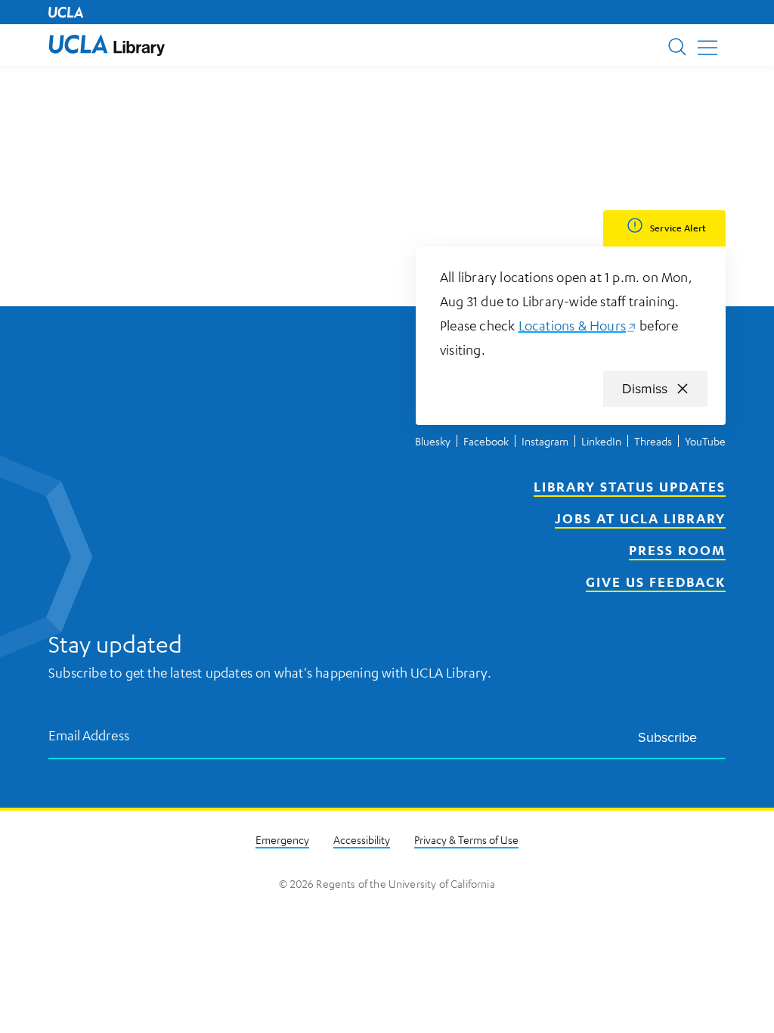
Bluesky (432, 441)
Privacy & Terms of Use (466, 839)
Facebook (486, 441)
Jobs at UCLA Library (640, 518)
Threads (653, 441)
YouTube (705, 441)
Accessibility (361, 839)
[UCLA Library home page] (107, 45)
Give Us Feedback (656, 581)
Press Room (677, 549)
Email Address (89, 734)
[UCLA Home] (65, 12)
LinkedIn (601, 441)
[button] (107, 45)
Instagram (545, 441)
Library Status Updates (630, 486)
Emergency (282, 839)
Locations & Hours (577, 325)
